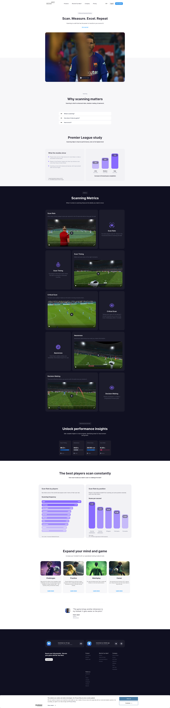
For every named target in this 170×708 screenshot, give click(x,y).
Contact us (49, 659)
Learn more (50, 591)
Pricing (95, 3)
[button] (107, 4)
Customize (127, 703)
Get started (119, 3)
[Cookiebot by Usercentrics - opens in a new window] (39, 705)
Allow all (129, 698)
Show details (51, 705)
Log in (111, 3)
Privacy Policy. (72, 701)
